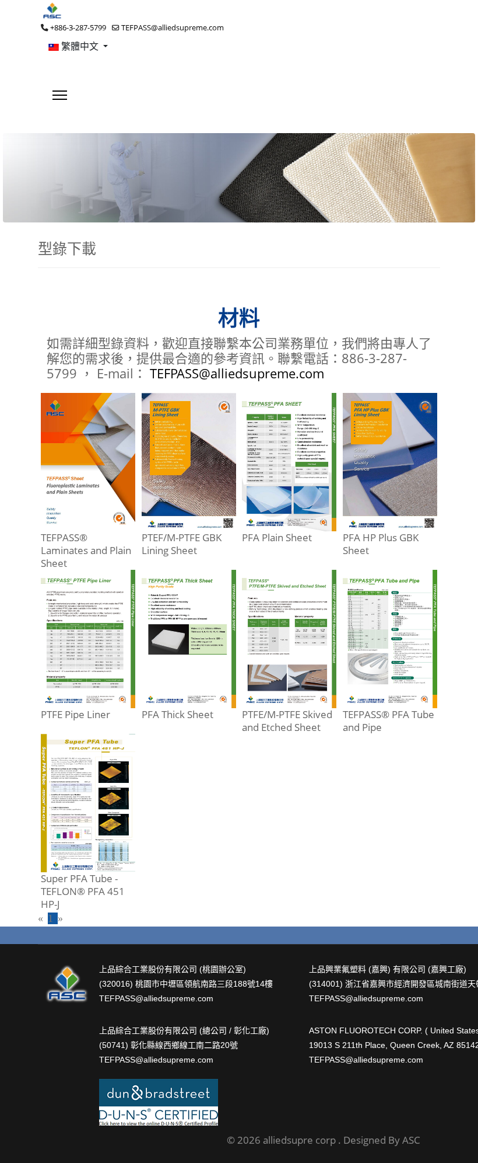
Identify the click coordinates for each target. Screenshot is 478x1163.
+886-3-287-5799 (78, 28)
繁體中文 (80, 46)
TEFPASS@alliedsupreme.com (172, 28)
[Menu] (59, 95)
